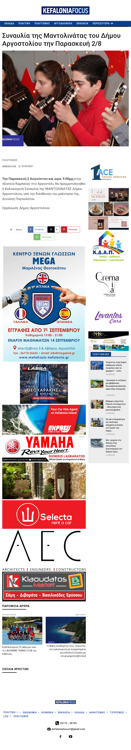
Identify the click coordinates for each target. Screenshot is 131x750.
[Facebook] (60, 737)
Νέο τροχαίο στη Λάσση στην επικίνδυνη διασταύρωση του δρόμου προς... (114, 446)
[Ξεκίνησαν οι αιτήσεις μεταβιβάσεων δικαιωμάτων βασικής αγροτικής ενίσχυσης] (97, 383)
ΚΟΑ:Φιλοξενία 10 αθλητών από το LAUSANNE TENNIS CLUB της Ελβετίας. (19, 650)
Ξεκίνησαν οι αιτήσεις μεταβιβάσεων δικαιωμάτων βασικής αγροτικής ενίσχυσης (116, 386)
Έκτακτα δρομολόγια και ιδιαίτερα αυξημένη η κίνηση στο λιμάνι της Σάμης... (115, 425)
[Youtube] (70, 737)
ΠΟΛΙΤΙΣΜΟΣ (9, 160)
